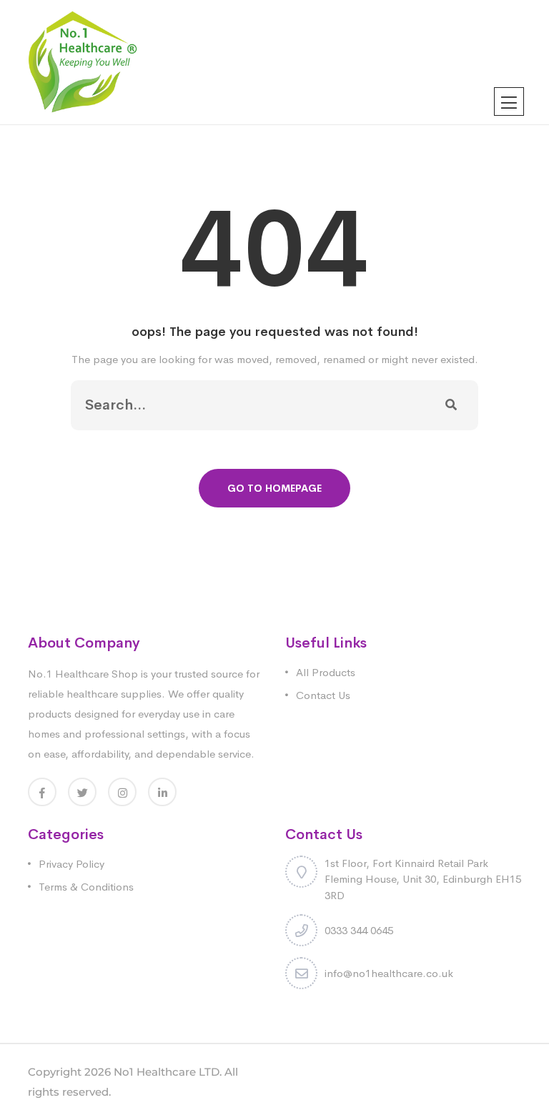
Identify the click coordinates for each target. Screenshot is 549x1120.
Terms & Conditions (86, 886)
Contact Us (323, 695)
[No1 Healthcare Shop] (82, 61)
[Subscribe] (451, 405)
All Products (325, 672)
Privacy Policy (71, 864)
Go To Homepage (274, 488)
